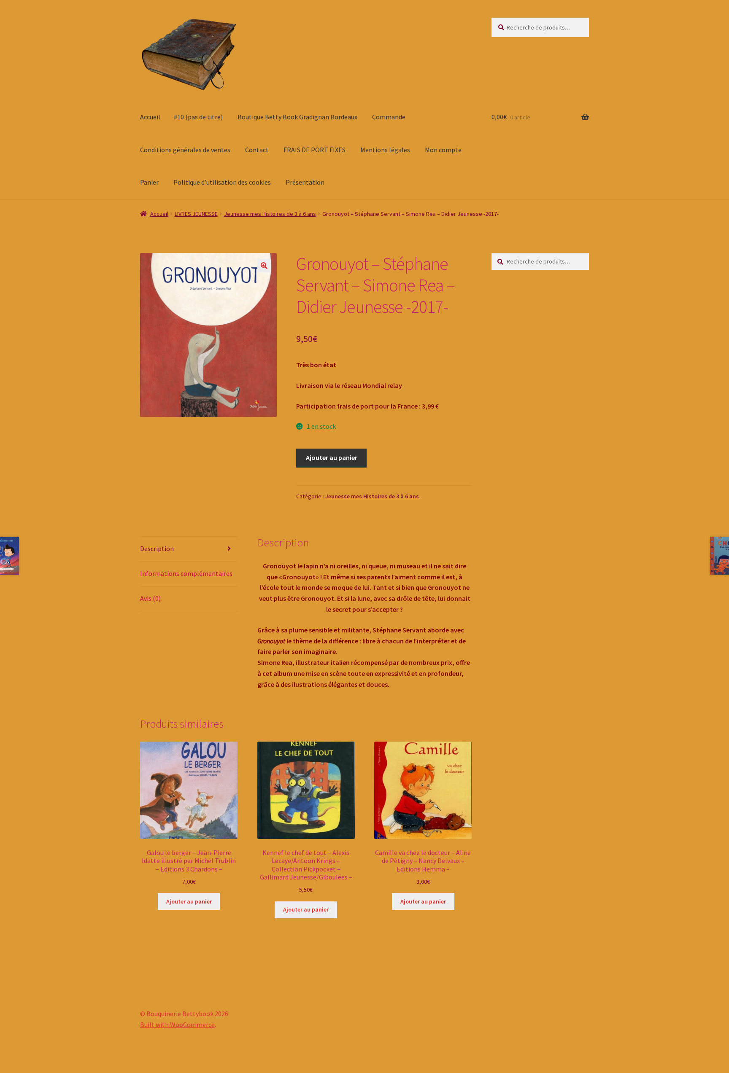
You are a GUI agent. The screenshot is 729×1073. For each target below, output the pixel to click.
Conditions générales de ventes (185, 149)
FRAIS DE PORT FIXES (315, 149)
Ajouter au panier (331, 457)
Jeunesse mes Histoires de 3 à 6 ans (270, 214)
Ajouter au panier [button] (189, 901)
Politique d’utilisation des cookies (222, 182)
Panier (149, 182)
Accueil (150, 117)
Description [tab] (157, 548)
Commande (388, 117)
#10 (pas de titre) (198, 117)
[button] (264, 265)
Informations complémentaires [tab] (186, 573)
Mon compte (443, 149)
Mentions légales (385, 149)
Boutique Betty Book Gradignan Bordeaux (297, 117)
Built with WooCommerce (177, 1024)
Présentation (305, 182)
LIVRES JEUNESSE (196, 214)
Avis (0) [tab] (150, 598)
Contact (257, 149)
